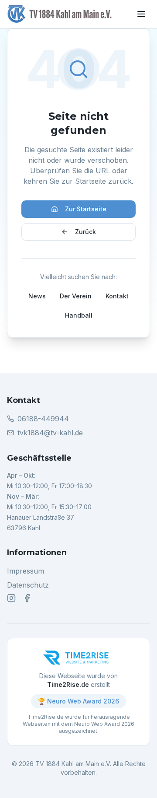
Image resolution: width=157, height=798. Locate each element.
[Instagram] (11, 598)
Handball (78, 315)
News (37, 296)
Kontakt (117, 296)
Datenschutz (28, 585)
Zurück (85, 231)
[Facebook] (27, 598)
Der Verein (76, 296)
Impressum (25, 571)
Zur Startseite (85, 209)
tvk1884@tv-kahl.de (50, 432)
